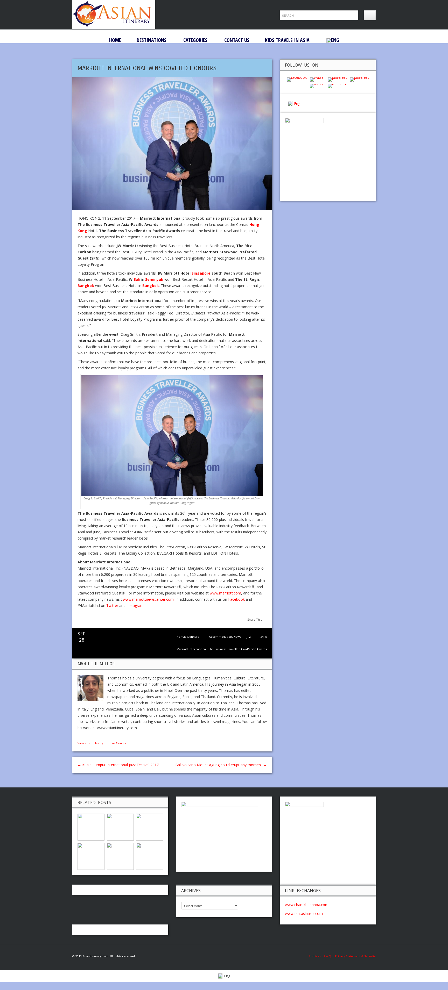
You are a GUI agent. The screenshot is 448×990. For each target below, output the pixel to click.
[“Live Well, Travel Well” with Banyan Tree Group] (120, 855)
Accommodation (220, 637)
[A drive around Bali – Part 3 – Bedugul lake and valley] (91, 855)
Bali (137, 279)
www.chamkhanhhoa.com (306, 904)
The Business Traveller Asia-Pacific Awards (237, 649)
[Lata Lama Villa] (120, 826)
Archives (316, 956)
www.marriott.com (225, 593)
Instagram (135, 605)
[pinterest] (337, 79)
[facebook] (297, 79)
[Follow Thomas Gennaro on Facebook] (80, 737)
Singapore (201, 273)
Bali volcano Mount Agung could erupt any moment (221, 764)
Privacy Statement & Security (355, 956)
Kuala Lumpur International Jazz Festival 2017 (118, 764)
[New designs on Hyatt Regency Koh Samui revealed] (149, 855)
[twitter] (317, 79)
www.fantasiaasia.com (304, 913)
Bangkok (86, 285)
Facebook (236, 599)
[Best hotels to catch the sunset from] (149, 826)
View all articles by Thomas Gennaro (103, 743)
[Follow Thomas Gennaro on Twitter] (85, 737)
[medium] (337, 85)
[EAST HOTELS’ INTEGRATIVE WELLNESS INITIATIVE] (91, 826)
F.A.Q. (328, 956)
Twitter (112, 605)
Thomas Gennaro (187, 637)
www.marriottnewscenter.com (148, 599)
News (237, 637)
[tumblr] (317, 85)
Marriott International (192, 649)
